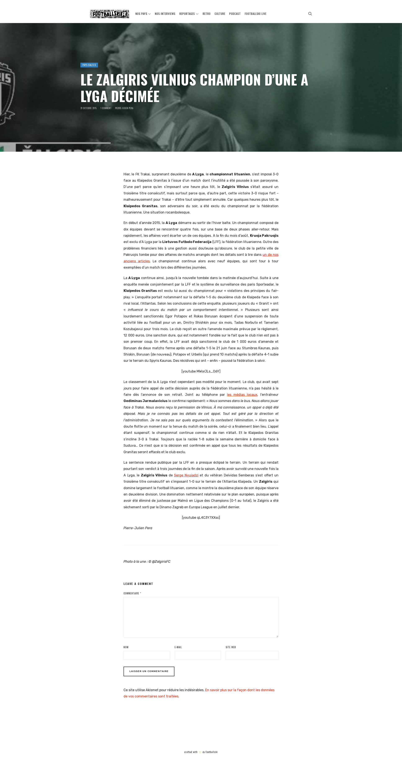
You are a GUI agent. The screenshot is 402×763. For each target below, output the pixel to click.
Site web (231, 647)
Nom (126, 647)
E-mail (178, 647)
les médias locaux (242, 395)
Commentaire (132, 593)
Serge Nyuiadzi (186, 475)
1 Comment (105, 108)
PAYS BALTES (89, 65)
